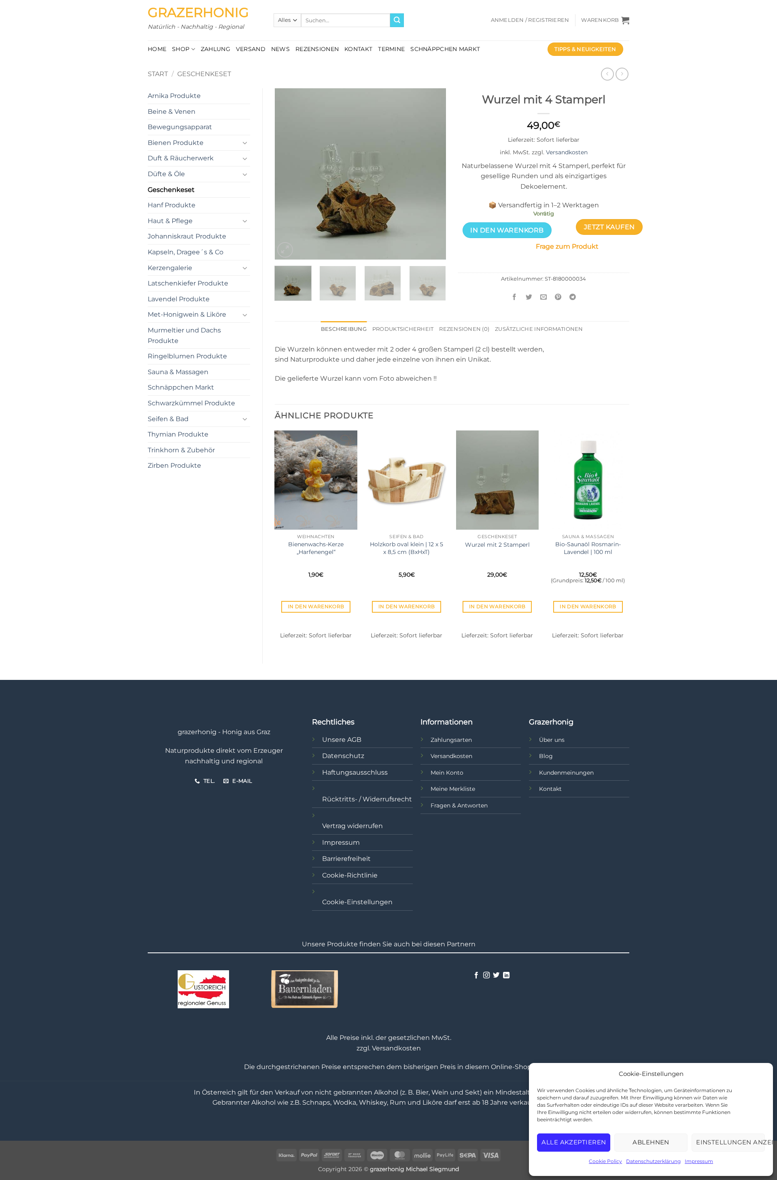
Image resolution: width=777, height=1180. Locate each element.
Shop (180, 49)
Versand (250, 49)
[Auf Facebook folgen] (476, 975)
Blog (546, 756)
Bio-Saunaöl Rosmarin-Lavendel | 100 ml (588, 548)
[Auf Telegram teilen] (573, 297)
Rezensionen (317, 49)
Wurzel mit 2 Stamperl (497, 544)
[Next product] (607, 74)
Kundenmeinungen (566, 772)
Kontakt (358, 49)
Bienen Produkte (176, 143)
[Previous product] (622, 74)
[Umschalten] (245, 142)
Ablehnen (651, 1142)
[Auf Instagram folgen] (486, 975)
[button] (530, 20)
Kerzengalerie (170, 268)
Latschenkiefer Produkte (188, 283)
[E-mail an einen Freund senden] (543, 297)
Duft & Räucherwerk (181, 158)
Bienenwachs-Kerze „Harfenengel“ (316, 548)
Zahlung (215, 49)
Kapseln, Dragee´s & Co (185, 252)
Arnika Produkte (174, 96)
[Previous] (288, 174)
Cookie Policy (605, 1161)
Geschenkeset (204, 74)
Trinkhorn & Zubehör (181, 450)
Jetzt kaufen (609, 227)
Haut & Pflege (170, 221)
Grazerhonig (198, 12)
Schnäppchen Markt (445, 49)
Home (157, 49)
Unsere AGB (341, 739)
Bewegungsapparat (180, 127)
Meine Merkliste (453, 788)
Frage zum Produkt (567, 246)
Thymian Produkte (178, 434)
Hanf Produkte (171, 205)
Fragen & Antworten (459, 805)
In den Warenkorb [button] (316, 606)
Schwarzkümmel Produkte (191, 403)
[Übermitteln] (397, 20)
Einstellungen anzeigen (730, 1142)
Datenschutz (343, 756)
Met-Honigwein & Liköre (187, 314)
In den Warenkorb (506, 230)
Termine (391, 49)
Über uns (552, 739)
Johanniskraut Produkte (187, 236)
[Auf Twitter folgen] (496, 975)
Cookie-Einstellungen (357, 902)
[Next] (432, 174)
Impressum (699, 1161)
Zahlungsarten (451, 739)
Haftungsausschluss (355, 772)
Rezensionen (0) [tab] (464, 329)
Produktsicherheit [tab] (402, 329)
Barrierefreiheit (346, 859)
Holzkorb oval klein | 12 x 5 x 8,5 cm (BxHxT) (406, 548)
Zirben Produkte (174, 465)
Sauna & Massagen (178, 372)
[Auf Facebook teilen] (514, 297)
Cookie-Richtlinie (350, 875)
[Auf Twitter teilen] (529, 297)
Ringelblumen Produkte (187, 356)
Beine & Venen (171, 111)
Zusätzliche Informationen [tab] (539, 329)
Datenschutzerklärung (653, 1161)
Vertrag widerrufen (352, 826)
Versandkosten (567, 152)
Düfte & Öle (166, 174)
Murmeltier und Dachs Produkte (184, 335)
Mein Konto (447, 772)
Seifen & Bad (168, 419)
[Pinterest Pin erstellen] (558, 297)
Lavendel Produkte (179, 299)
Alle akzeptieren (573, 1142)
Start (158, 74)
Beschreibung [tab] (344, 329)
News (280, 49)
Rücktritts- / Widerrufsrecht (367, 799)
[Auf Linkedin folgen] (506, 975)
